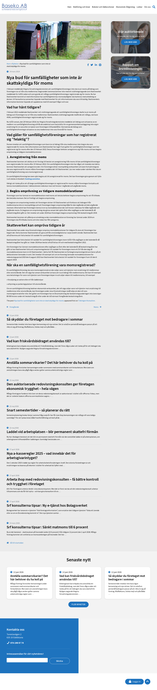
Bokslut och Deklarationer (103, 7)
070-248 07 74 (17, 642)
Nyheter (15, 63)
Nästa (96, 307)
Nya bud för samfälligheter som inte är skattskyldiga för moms (39, 300)
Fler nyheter (78, 604)
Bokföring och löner (81, 7)
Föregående (14, 307)
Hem (69, 7)
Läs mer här (130, 42)
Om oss (147, 7)
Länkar (139, 7)
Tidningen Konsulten (86, 300)
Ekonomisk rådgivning (125, 7)
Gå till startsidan (16, 543)
